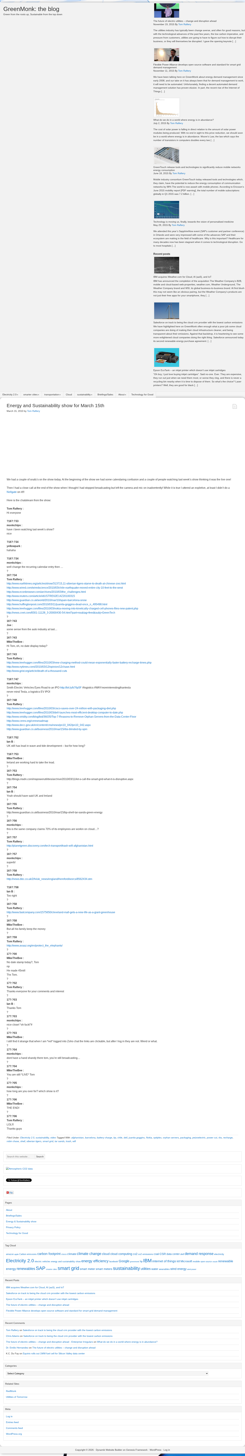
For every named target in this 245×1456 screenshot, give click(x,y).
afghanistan (77, 1137)
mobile (196, 1261)
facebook (113, 1261)
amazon (10, 1254)
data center (173, 1253)
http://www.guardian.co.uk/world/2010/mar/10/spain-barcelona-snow (47, 600)
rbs (220, 1137)
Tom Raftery (12, 1330)
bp (115, 1137)
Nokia (149, 1137)
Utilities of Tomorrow (16, 1397)
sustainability (84, 394)
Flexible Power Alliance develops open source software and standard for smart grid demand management (61, 1310)
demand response (199, 1254)
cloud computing (121, 1254)
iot (178, 1261)
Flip (11, 1192)
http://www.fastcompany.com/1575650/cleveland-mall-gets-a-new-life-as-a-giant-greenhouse (61, 912)
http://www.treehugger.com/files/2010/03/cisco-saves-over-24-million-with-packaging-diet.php (61, 708)
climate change (89, 1254)
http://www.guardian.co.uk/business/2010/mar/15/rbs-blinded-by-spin (47, 729)
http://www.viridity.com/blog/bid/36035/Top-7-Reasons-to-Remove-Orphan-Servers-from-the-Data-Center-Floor (71, 716)
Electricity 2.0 (9, 394)
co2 (135, 1254)
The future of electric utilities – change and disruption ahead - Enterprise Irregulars (49, 1341)
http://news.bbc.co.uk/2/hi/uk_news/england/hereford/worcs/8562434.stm (49, 879)
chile (120, 1137)
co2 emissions (145, 1254)
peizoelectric (199, 1137)
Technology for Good (142, 394)
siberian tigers (33, 1141)
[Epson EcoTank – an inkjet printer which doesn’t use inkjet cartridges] (166, 366)
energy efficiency (94, 1261)
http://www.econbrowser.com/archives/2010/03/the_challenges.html (46, 591)
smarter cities (30, 394)
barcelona (90, 1137)
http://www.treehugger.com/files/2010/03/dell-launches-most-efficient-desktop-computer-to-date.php (65, 712)
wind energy (178, 1269)
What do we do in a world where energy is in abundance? (183, 120)
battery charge (104, 1137)
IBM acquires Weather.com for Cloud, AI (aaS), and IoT (182, 276)
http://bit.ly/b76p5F (71, 687)
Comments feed (14, 1428)
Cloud (69, 394)
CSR (163, 1254)
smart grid (48, 1141)
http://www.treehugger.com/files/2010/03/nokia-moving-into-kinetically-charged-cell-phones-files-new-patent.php (72, 608)
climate (71, 1254)
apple (16, 1254)
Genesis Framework (137, 1450)
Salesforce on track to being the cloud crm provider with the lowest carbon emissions (197, 322)
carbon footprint (49, 1254)
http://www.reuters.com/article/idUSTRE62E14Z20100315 (41, 596)
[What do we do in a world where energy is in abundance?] (166, 116)
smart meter (87, 1269)
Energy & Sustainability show (21, 1221)
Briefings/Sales (105, 394)
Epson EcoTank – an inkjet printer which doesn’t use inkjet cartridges (189, 370)
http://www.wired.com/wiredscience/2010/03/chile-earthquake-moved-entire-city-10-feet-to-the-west (65, 587)
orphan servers (171, 1137)
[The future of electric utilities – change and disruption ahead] (166, 17)
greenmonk (134, 1262)
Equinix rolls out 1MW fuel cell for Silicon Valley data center (54, 1353)
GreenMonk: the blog (31, 8)
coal (156, 1254)
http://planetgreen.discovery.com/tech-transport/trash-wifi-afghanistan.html (50, 845)
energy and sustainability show (66, 1261)
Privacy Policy (13, 1227)
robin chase (13, 1141)
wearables (164, 1269)
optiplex (157, 1137)
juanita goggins (137, 1137)
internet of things (164, 1261)
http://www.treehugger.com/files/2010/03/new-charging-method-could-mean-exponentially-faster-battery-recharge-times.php (79, 662)
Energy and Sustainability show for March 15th (55, 405)
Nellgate (12, 492)
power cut (212, 1137)
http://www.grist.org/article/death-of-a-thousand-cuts (37, 670)
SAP (40, 1268)
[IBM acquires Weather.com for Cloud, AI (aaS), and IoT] (166, 273)
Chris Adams (12, 1336)
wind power (191, 1269)
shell (22, 1141)
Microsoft (186, 1261)
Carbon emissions (28, 1254)
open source (206, 1261)
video (53, 1137)
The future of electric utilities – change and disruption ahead (184, 21)
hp (141, 1261)
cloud (106, 1254)
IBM (147, 1260)
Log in (9, 1416)
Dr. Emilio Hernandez (17, 1347)
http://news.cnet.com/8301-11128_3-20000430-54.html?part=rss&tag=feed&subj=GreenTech (61, 612)
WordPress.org (14, 1434)
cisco (63, 1254)
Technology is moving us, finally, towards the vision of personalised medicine (193, 221)
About (121, 394)
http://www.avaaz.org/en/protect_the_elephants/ (34, 945)
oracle (215, 1262)
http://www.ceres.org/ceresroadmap (27, 720)
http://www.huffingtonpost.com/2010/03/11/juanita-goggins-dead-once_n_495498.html (57, 604)
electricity (219, 1254)
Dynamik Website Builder (109, 1450)
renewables (26, 1269)
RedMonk (11, 1391)
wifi (74, 1141)
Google (124, 1261)
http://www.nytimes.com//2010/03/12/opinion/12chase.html (41, 666)
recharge (228, 1137)
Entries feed (12, 1422)
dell (125, 1137)
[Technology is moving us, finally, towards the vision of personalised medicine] (166, 218)
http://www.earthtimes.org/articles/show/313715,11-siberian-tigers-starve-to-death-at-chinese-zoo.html (66, 583)
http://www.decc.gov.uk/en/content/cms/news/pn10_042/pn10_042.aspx (49, 725)
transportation (51, 394)
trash (68, 1141)
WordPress (155, 1450)
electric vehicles (42, 1261)
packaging (185, 1137)
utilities (146, 1269)
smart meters (104, 1269)
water (154, 1269)
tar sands (59, 1141)
